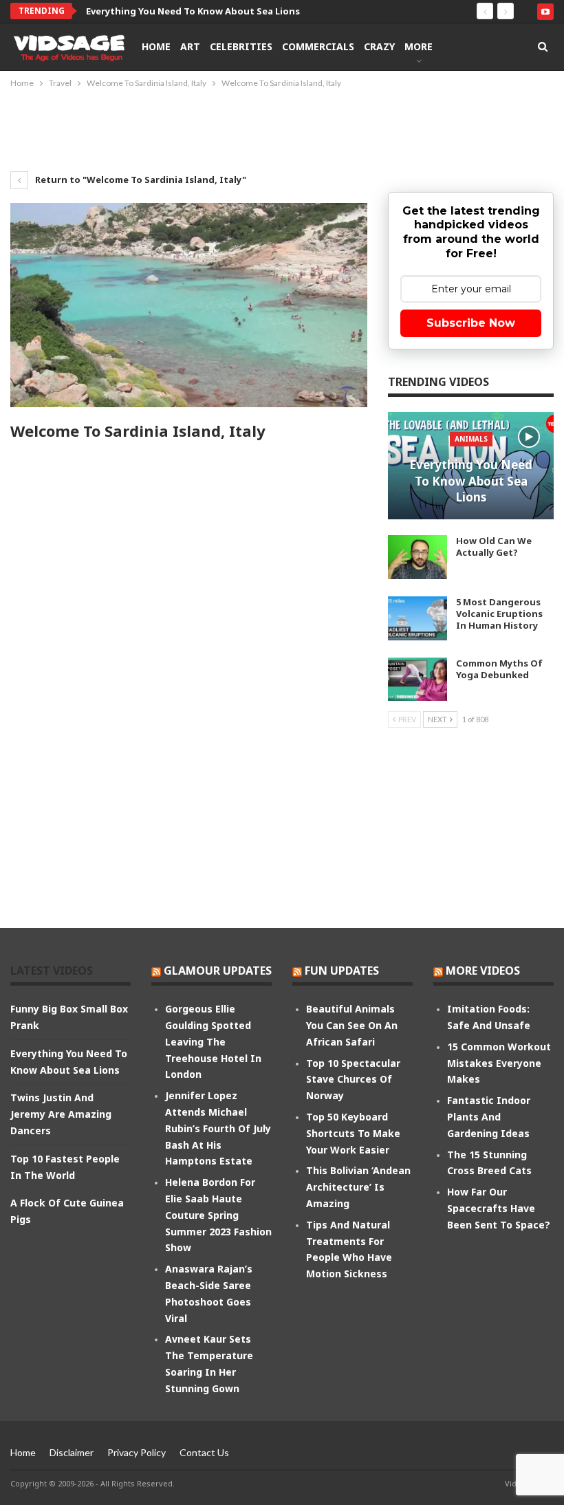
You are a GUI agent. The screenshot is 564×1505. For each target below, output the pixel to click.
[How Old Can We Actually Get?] (417, 557)
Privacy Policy (136, 1452)
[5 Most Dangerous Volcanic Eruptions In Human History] (417, 618)
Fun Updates (342, 970)
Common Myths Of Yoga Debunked (499, 669)
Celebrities (241, 46)
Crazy (379, 46)
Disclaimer (72, 1452)
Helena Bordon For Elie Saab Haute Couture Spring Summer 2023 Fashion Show (218, 1215)
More (418, 46)
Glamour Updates (218, 970)
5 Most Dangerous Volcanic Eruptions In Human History (499, 613)
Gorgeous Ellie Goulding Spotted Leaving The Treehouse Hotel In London (213, 1041)
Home (156, 46)
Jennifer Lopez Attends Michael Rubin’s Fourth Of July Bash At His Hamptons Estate (218, 1128)
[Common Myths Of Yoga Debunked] (417, 680)
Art (190, 46)
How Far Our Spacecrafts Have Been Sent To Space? (498, 1208)
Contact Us (204, 1452)
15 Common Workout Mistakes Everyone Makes (499, 1063)
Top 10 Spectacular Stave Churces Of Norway (353, 1080)
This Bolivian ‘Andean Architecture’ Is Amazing (358, 1187)
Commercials (318, 46)
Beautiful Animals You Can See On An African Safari (352, 1025)
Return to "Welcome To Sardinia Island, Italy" (139, 179)
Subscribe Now (470, 322)
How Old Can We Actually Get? (494, 546)
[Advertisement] (282, 129)
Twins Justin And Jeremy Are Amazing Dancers (60, 1114)
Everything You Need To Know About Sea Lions (193, 11)
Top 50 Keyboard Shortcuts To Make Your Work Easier (353, 1133)
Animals (471, 439)
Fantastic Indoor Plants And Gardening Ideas (488, 1117)
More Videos (483, 970)
